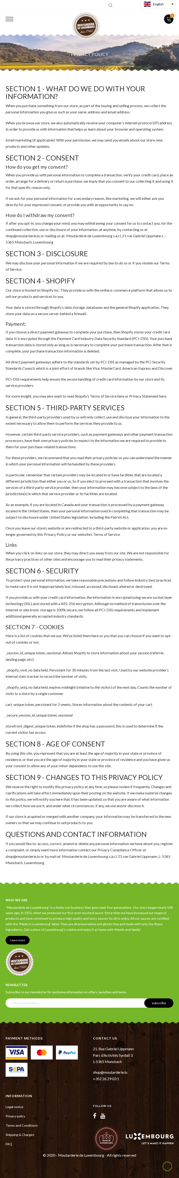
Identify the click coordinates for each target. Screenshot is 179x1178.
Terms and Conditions (22, 1125)
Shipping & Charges (20, 1135)
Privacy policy (15, 1116)
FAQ (9, 1144)
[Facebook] (94, 1116)
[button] (158, 4)
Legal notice (14, 1107)
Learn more (17, 940)
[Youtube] (102, 1116)
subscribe (159, 1003)
